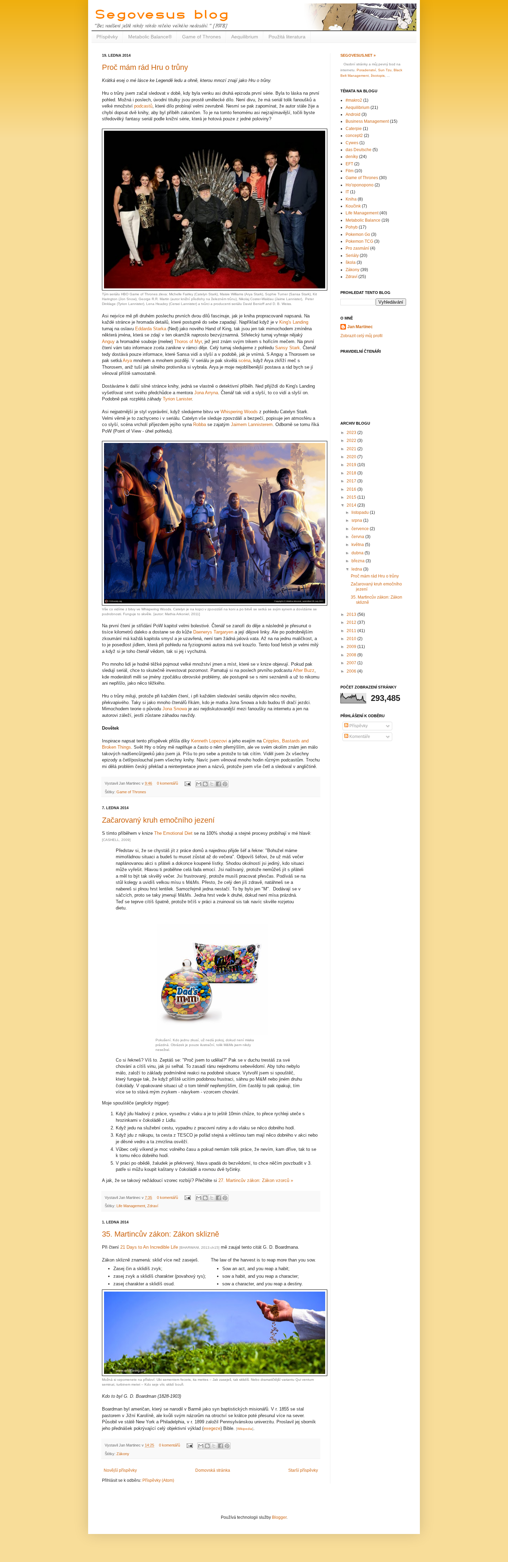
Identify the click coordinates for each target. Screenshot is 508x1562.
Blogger (279, 1517)
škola (351, 262)
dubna (358, 553)
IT (347, 192)
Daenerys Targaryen (213, 632)
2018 (352, 473)
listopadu (360, 512)
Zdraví (152, 1206)
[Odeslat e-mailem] (198, 783)
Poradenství (366, 70)
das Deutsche (358, 149)
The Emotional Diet (173, 833)
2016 (352, 489)
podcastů (143, 106)
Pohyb (352, 227)
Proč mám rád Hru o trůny (145, 67)
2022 (352, 440)
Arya (127, 360)
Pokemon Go (358, 234)
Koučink (353, 206)
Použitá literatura (287, 36)
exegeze (212, 1428)
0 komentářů (167, 783)
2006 (352, 671)
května (358, 544)
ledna (357, 569)
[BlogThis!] (205, 783)
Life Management (130, 1206)
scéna (244, 360)
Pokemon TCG (359, 241)
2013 (352, 614)
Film (350, 170)
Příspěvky (107, 36)
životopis (378, 75)
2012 (352, 622)
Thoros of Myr (188, 341)
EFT (349, 163)
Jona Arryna (206, 392)
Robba (199, 424)
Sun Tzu (385, 70)
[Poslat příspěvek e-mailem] (187, 783)
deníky (352, 156)
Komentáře (359, 736)
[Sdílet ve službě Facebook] (218, 783)
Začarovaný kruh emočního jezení (158, 820)
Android (353, 114)
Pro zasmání (357, 248)
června (358, 536)
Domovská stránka (212, 1470)
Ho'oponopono (360, 185)
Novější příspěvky (120, 1470)
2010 (352, 638)
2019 (352, 464)
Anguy (108, 341)
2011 (352, 630)
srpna (357, 520)
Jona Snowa (174, 708)
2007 (352, 662)
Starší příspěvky (303, 1470)
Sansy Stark (287, 347)
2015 (352, 497)
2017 (352, 481)
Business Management (367, 121)
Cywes (352, 142)
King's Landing (293, 322)
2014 (352, 505)
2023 (352, 432)
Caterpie (354, 128)
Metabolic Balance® (150, 36)
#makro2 (354, 100)
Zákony (122, 1454)
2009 (352, 646)
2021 (352, 448)
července (360, 528)
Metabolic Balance (363, 220)
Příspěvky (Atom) (158, 1480)
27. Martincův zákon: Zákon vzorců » (255, 1180)
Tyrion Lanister (177, 398)
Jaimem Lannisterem (252, 424)
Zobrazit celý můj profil (361, 335)
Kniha (351, 199)
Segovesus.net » (358, 55)
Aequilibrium (244, 36)
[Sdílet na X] (211, 783)
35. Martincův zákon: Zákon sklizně (160, 1234)
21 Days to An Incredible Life (149, 1247)
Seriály (352, 255)
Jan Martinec (360, 326)
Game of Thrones (201, 36)
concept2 (354, 135)
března (358, 560)
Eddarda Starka (150, 328)
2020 (352, 456)
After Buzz (303, 670)
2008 (352, 655)
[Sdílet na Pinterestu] (225, 783)
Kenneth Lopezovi (209, 740)
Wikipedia (244, 1429)
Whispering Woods (239, 411)
